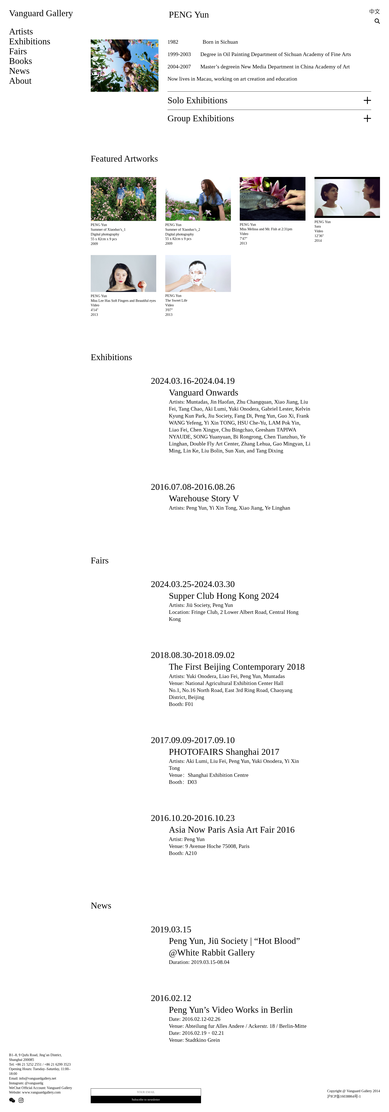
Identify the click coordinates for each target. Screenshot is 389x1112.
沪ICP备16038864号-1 (344, 1096)
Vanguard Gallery (41, 13)
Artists (21, 31)
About (20, 81)
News (19, 71)
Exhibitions (29, 41)
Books (20, 61)
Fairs (18, 51)
